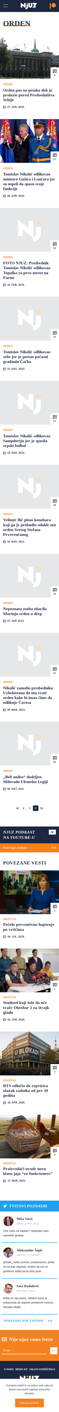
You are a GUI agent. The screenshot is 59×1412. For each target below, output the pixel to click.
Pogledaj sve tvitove (23, 1320)
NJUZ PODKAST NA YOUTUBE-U (19, 835)
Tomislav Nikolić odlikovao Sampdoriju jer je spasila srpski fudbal (26, 441)
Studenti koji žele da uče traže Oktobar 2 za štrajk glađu (26, 1007)
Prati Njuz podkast (15, 847)
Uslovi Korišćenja (42, 1369)
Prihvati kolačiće (29, 1403)
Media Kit (21, 1369)
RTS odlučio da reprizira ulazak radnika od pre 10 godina (25, 1091)
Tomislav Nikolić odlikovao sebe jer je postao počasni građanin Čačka (26, 357)
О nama (9, 1369)
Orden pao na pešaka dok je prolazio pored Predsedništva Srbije (28, 95)
